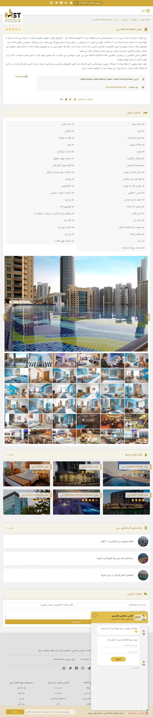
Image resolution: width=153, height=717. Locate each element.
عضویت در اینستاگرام (137, 713)
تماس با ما (58, 688)
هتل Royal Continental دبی (35, 495)
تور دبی (21, 698)
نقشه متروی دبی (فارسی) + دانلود (117, 541)
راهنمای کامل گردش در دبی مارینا (117, 575)
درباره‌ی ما (58, 693)
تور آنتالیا (21, 693)
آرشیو (11, 454)
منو (143, 10)
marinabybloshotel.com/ (116, 87)
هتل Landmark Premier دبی (134, 467)
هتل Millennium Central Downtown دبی (79, 495)
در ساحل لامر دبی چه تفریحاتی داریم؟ (115, 558)
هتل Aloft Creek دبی (138, 495)
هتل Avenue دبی (40, 467)
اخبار (58, 704)
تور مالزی (21, 704)
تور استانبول (21, 688)
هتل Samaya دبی (89, 467)
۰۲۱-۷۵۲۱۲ (83, 3)
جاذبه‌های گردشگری (58, 698)
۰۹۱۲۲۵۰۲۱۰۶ (58, 659)
